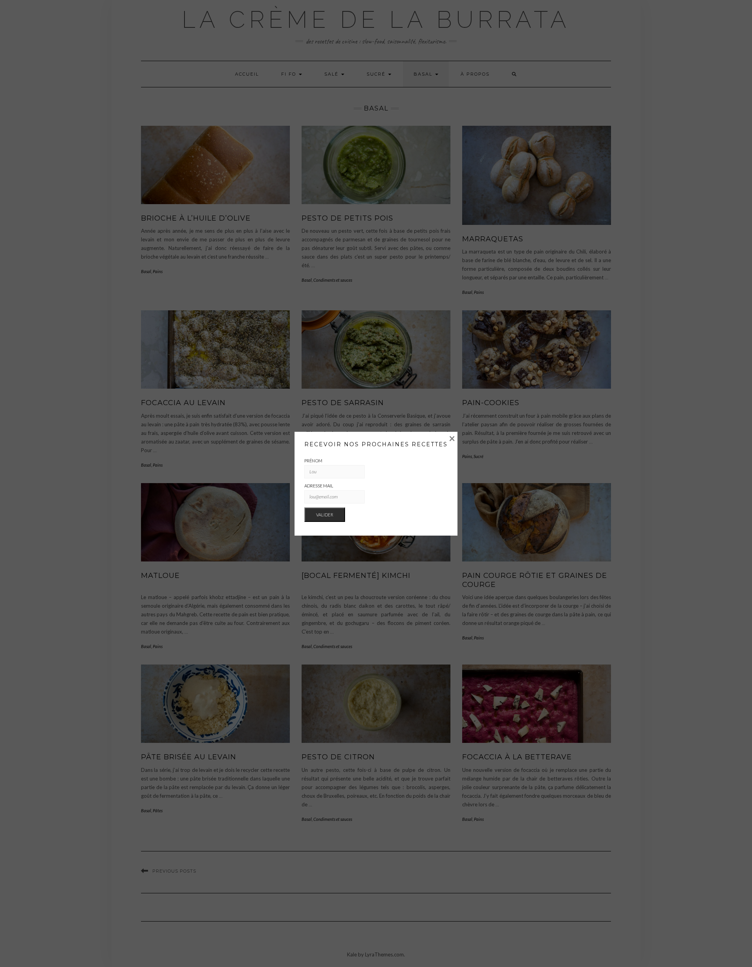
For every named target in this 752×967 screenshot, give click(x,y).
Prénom (313, 460)
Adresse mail (318, 485)
